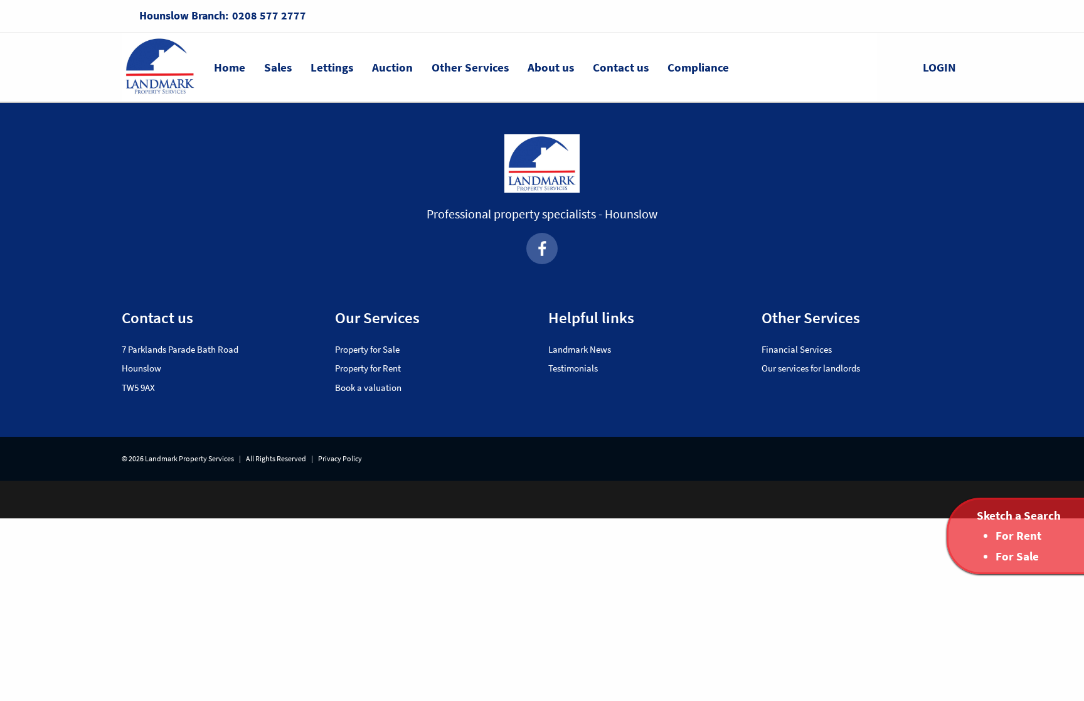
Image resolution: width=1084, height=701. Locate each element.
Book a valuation (368, 387)
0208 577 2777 (269, 15)
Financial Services (797, 349)
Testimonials (573, 368)
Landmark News (579, 349)
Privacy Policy (340, 458)
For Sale (1017, 556)
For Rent (1018, 535)
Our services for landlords (811, 368)
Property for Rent (368, 368)
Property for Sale (367, 349)
